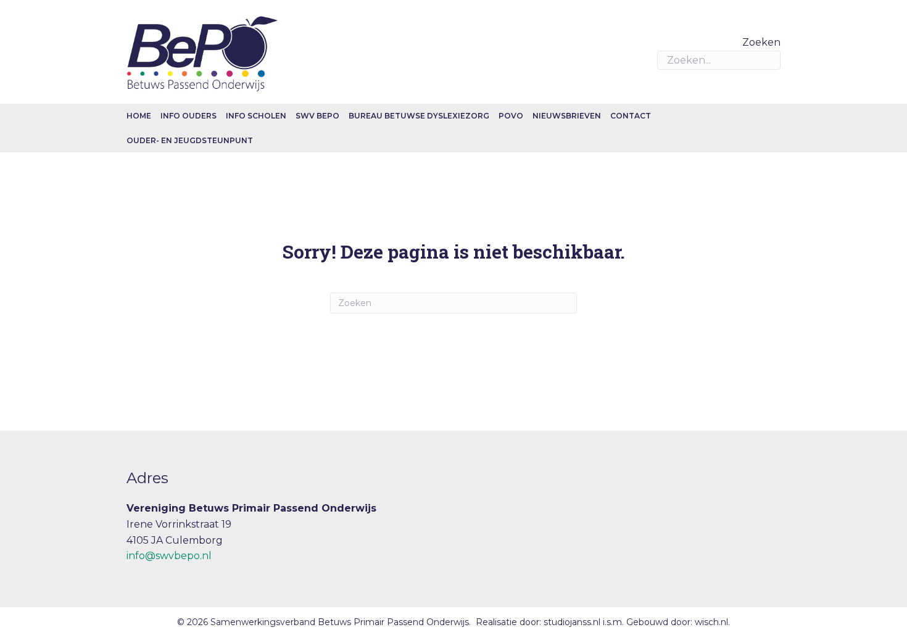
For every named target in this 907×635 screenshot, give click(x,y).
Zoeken (761, 42)
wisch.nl (711, 622)
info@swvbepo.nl (169, 556)
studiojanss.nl (573, 622)
